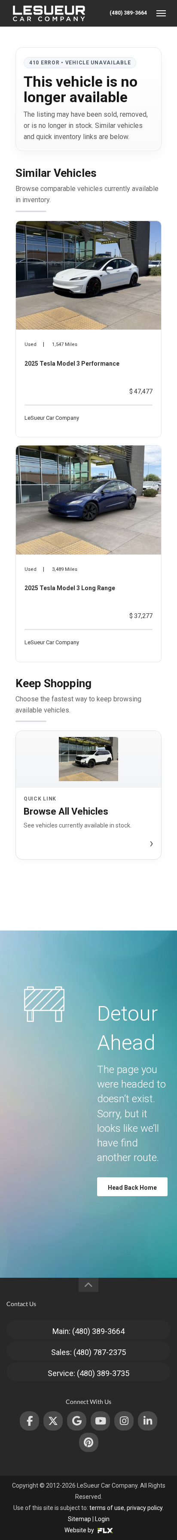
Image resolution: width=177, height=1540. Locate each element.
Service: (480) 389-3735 (88, 1373)
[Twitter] (53, 1421)
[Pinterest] (88, 1442)
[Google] (76, 1421)
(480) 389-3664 (128, 13)
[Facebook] (29, 1421)
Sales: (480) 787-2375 (88, 1352)
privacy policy (144, 1507)
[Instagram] (124, 1421)
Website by (79, 1530)
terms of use (106, 1507)
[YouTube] (100, 1421)
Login (102, 1519)
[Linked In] (147, 1421)
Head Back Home (132, 1187)
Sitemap (79, 1519)
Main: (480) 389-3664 (88, 1331)
